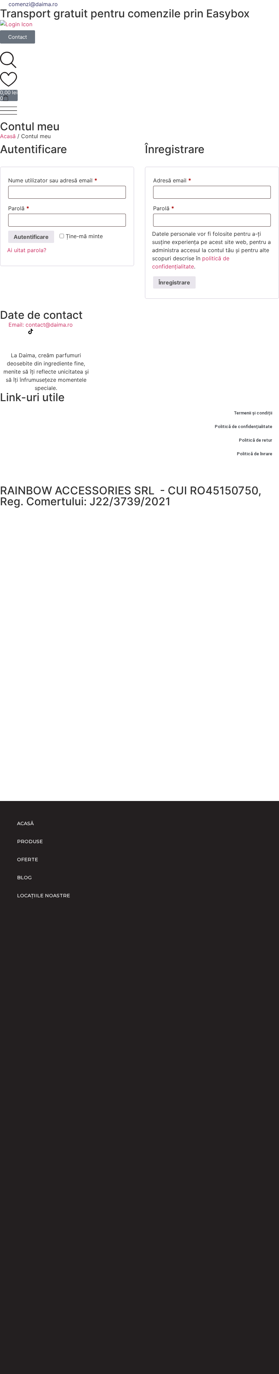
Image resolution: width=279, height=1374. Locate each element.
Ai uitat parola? (26, 250)
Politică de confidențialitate (243, 426)
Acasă (8, 136)
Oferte (27, 859)
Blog (24, 877)
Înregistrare (174, 282)
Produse (30, 841)
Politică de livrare (254, 453)
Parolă (33, 207)
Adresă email (186, 179)
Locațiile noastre (43, 896)
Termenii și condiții (253, 412)
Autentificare (31, 236)
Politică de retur (255, 440)
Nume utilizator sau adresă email (67, 179)
